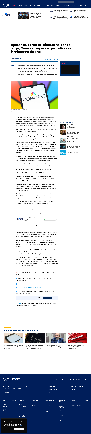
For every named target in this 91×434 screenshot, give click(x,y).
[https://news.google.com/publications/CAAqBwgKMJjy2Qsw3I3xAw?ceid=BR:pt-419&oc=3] (73, 379)
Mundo (25, 5)
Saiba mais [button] (20, 425)
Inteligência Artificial (77, 386)
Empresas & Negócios (77, 5)
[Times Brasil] (6, 5)
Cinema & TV (48, 403)
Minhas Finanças (41, 5)
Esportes (58, 5)
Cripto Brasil (32, 5)
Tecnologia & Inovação (62, 407)
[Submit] (73, 2)
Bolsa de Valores (76, 405)
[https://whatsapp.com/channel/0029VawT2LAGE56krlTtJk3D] (79, 379)
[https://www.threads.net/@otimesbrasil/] (76, 379)
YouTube (38, 287)
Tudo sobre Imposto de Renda (23, 416)
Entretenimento (66, 5)
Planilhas (21, 410)
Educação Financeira (21, 403)
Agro (60, 404)
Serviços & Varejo (63, 412)
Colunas (86, 5)
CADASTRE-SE (6, 392)
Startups (61, 422)
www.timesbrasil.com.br (29, 287)
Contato (85, 379)
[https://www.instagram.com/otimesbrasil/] (59, 379)
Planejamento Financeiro (22, 407)
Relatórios (34, 405)
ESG (60, 420)
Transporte (62, 417)
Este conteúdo (19, 303)
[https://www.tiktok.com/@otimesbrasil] (65, 379)
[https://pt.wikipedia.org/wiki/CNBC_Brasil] (68, 379)
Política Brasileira (5, 410)
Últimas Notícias (53, 393)
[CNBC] (6, 15)
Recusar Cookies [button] (9, 429)
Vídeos (33, 408)
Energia (61, 415)
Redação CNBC (18, 58)
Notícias (34, 403)
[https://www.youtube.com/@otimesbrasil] (62, 379)
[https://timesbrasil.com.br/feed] (70, 379)
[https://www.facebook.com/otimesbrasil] (51, 379)
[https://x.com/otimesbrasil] (54, 379)
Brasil (20, 5)
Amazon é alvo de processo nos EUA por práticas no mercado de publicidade (13, 347)
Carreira (73, 390)
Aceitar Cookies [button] (19, 429)
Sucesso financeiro (23, 413)
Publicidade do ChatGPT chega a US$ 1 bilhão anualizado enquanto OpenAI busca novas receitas (34, 347)
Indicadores (6, 406)
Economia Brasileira (5, 403)
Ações (73, 403)
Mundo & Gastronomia (49, 411)
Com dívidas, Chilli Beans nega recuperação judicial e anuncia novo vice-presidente (77, 347)
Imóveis (61, 410)
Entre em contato (31, 389)
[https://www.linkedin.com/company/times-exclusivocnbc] (56, 379)
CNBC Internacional (76, 393)
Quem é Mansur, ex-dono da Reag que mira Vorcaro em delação (55, 346)
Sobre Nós (52, 386)
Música (47, 408)
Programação (53, 390)
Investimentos (50, 5)
